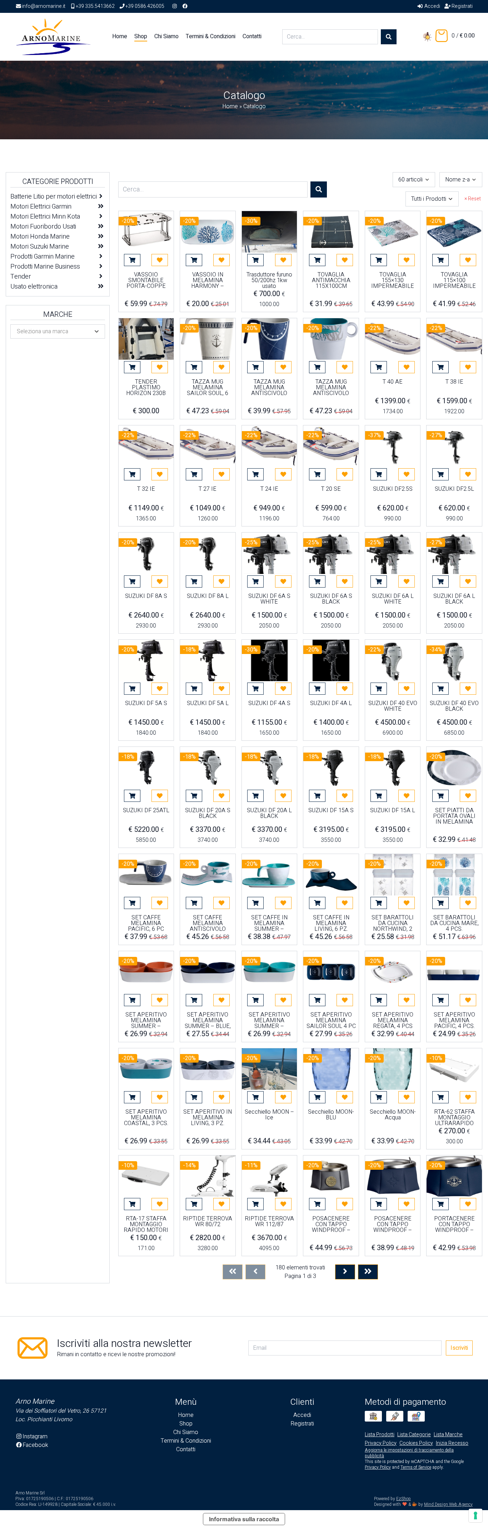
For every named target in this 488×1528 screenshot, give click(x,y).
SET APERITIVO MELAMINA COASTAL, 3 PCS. (146, 1117)
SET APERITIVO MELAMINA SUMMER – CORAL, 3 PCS (146, 1020)
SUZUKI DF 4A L (331, 704)
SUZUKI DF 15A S (331, 811)
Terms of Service (415, 1467)
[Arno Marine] (53, 36)
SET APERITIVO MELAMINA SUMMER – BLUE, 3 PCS (208, 1020)
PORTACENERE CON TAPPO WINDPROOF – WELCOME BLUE (454, 1224)
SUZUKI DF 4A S (269, 704)
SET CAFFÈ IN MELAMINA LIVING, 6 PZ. (331, 923)
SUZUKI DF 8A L (208, 596)
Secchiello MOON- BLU (331, 1115)
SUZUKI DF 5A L (208, 704)
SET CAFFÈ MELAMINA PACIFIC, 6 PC (146, 923)
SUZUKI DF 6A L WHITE (393, 599)
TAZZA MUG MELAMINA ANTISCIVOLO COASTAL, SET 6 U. (331, 387)
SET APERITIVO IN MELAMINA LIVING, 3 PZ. (207, 1117)
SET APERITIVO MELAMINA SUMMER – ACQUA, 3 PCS (269, 1020)
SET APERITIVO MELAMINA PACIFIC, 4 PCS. (454, 1020)
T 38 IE (454, 382)
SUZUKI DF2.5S (393, 489)
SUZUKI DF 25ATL (146, 811)
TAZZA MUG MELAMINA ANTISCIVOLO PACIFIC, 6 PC (269, 387)
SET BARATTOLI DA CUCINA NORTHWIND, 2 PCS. (393, 923)
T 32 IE (146, 489)
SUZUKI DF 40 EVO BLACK (454, 706)
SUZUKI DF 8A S (146, 596)
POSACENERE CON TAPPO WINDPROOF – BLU (392, 1224)
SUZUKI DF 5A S (146, 704)
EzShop (403, 1498)
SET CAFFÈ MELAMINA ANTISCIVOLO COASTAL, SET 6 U (207, 923)
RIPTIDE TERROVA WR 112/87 (269, 1222)
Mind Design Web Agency (448, 1504)
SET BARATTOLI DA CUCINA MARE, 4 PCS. (454, 923)
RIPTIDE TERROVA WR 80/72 (207, 1222)
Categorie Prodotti (57, 182)
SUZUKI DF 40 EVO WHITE (392, 706)
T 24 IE (269, 489)
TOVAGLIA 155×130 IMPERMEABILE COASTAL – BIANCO (392, 280)
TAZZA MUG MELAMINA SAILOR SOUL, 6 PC (207, 387)
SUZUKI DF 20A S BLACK (207, 814)
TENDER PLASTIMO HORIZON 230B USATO (146, 387)
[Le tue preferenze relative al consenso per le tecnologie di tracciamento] (475, 1515)
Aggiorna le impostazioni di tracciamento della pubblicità (409, 1453)
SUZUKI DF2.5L (454, 489)
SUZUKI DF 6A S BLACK (331, 599)
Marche (57, 315)
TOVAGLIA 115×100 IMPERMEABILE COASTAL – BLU (454, 280)
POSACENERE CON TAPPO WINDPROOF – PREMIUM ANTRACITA (331, 1224)
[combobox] (414, 179)
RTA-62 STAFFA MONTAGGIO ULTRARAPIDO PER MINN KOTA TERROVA (454, 1117)
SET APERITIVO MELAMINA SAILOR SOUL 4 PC (331, 1020)
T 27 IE (207, 489)
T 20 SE (331, 489)
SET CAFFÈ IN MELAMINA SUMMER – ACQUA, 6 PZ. (269, 923)
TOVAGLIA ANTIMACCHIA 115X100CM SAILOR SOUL (331, 280)
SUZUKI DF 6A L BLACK (454, 599)
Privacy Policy (378, 1467)
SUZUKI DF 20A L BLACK (269, 814)
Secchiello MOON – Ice (269, 1115)
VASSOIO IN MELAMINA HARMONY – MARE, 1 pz (207, 280)
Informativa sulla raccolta (244, 1519)
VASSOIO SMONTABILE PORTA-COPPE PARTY (146, 280)
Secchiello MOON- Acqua (393, 1115)
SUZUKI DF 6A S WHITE (269, 599)
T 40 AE (393, 382)
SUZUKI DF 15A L (392, 811)
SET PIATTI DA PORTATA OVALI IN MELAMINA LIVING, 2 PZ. (454, 816)
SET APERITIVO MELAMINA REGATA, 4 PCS (392, 1020)
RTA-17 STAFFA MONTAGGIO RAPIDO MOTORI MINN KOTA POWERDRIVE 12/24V (146, 1224)
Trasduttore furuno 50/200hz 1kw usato (269, 280)
